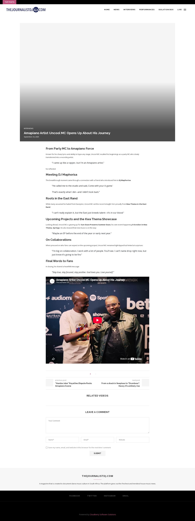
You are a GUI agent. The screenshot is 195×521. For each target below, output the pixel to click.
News (116, 10)
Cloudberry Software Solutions (103, 514)
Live (179, 10)
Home (107, 10)
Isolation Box (166, 10)
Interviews (129, 10)
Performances (147, 10)
